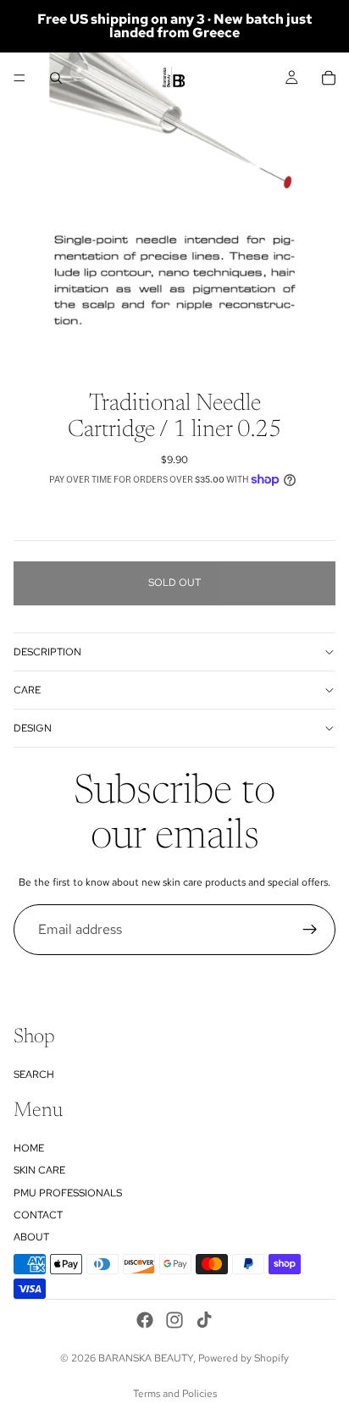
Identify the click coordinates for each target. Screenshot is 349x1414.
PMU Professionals (68, 1193)
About (31, 1237)
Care (27, 690)
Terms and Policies (175, 1393)
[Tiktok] (204, 1320)
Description (47, 652)
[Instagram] (174, 1320)
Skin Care (39, 1170)
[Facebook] (145, 1320)
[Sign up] (310, 929)
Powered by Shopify (243, 1358)
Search (34, 1074)
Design (33, 728)
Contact (38, 1215)
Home (29, 1148)
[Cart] (328, 78)
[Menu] (19, 77)
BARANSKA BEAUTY (145, 1358)
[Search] (56, 78)
